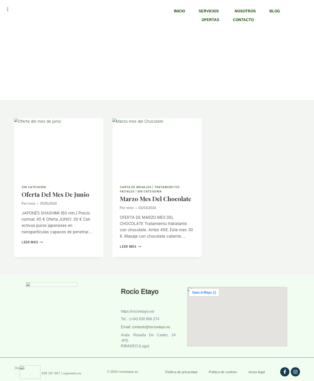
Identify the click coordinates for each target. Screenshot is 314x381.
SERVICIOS (209, 11)
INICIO (179, 11)
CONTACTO (243, 20)
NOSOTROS (245, 11)
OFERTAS (210, 20)
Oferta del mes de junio (55, 194)
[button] (210, 11)
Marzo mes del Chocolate (155, 199)
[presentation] (58, 148)
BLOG (274, 11)
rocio (31, 203)
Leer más (32, 242)
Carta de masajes (135, 187)
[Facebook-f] (284, 371)
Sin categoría (34, 187)
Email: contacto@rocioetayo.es (145, 327)
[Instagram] (295, 371)
